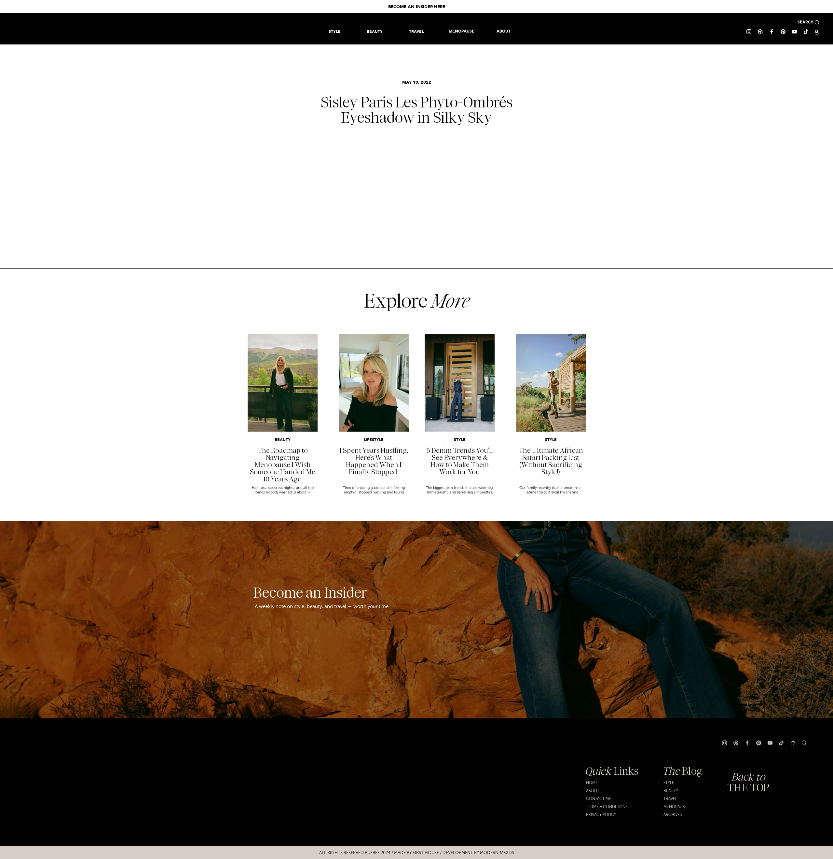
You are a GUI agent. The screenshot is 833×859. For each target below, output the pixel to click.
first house (426, 853)
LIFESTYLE (374, 440)
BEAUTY (283, 440)
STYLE (460, 440)
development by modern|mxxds (478, 853)
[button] (416, 31)
